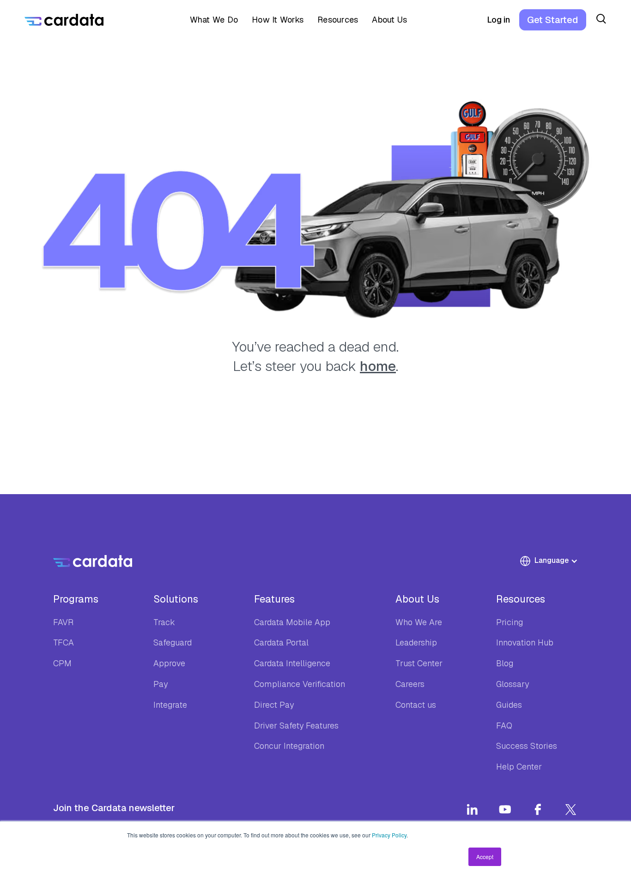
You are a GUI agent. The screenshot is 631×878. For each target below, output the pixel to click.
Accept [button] (484, 856)
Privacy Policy (389, 835)
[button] (211, 20)
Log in (498, 19)
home (378, 366)
